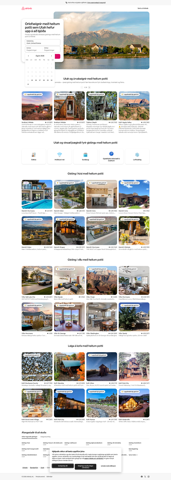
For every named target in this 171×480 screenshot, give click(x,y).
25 (32, 80)
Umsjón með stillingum (108, 466)
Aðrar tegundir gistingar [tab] (29, 437)
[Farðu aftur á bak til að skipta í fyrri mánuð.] (28, 55)
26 (36, 80)
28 (44, 80)
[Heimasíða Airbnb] (27, 8)
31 (28, 84)
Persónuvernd (40, 477)
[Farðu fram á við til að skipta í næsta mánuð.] (51, 55)
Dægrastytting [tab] (45, 437)
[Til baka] (81, 87)
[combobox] (43, 43)
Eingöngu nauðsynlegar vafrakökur (85, 467)
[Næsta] (89, 87)
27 (40, 80)
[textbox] (34, 50)
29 (48, 80)
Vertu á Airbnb (143, 8)
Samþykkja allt (63, 466)
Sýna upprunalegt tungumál (96, 2)
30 (51, 80)
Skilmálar (49, 477)
